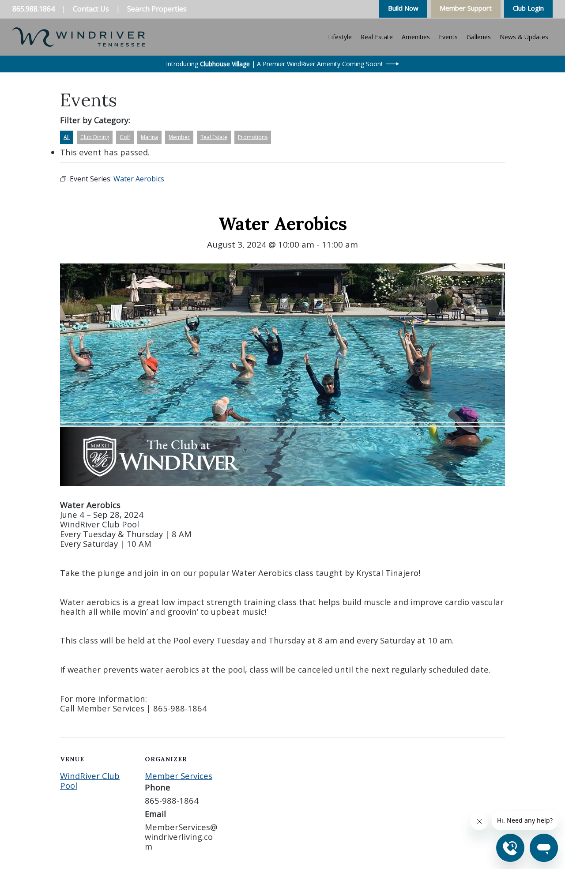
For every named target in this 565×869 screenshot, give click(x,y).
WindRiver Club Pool (90, 780)
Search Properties (157, 8)
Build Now (403, 8)
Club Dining (94, 137)
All (67, 137)
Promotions (252, 137)
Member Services (178, 775)
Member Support (466, 8)
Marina (149, 137)
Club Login (528, 8)
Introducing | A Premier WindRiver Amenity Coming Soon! (274, 64)
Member (179, 137)
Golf (125, 137)
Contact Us (91, 8)
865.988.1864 (33, 8)
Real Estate (213, 137)
